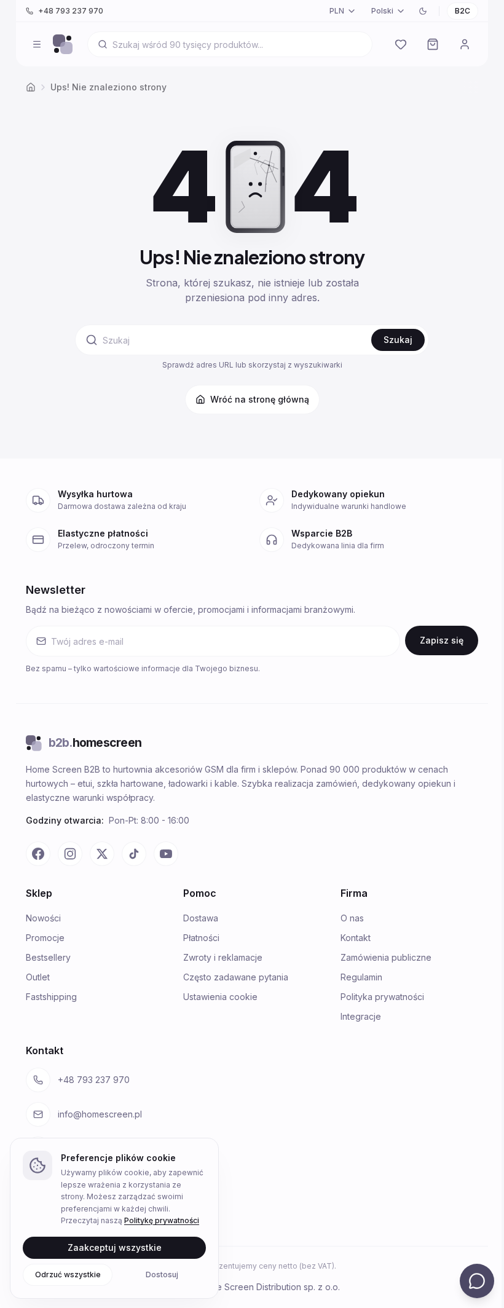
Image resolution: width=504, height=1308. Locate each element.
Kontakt (356, 937)
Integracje (361, 1016)
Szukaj (398, 339)
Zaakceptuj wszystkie (115, 1247)
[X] (102, 853)
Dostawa (200, 918)
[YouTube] (166, 853)
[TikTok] (134, 853)
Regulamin (361, 977)
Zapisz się (441, 640)
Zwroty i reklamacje (222, 957)
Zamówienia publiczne (386, 957)
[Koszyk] (432, 44)
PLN (336, 10)
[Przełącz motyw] (422, 11)
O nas (352, 918)
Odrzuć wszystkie (68, 1273)
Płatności (201, 937)
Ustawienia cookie (220, 996)
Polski (382, 10)
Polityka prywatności (382, 996)
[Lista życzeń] (400, 44)
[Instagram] (70, 853)
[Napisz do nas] (477, 1281)
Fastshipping (51, 996)
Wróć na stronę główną (259, 399)
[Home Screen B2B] (63, 44)
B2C (462, 10)
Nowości (43, 918)
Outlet (38, 977)
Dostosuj (162, 1273)
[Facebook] (38, 853)
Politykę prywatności (161, 1220)
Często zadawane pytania (235, 977)
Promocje (45, 937)
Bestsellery (48, 957)
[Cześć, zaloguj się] (464, 44)
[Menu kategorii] (37, 44)
